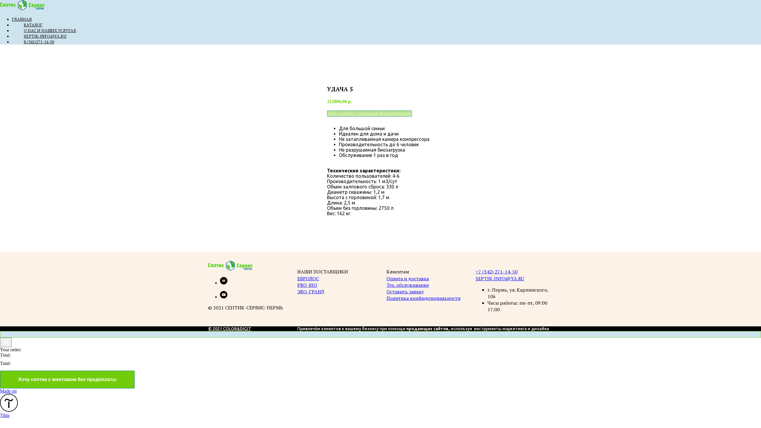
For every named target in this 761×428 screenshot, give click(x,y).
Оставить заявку (405, 291)
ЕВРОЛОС (308, 278)
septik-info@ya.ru (45, 36)
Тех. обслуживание (407, 285)
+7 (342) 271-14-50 (497, 271)
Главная (22, 19)
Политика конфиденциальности (423, 298)
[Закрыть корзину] (6, 342)
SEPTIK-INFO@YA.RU (500, 278)
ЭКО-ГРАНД (310, 291)
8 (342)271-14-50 (39, 42)
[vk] (223, 282)
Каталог (33, 25)
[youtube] (223, 296)
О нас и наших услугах (50, 30)
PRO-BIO (307, 285)
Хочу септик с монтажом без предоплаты (67, 379)
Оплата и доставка (407, 278)
